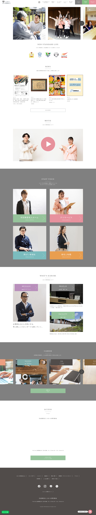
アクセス (78, 2)
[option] (30, 23)
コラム (54, 102)
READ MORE (48, 110)
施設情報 (20, 103)
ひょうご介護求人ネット (47, 491)
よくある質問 (45, 478)
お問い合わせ (92, 2)
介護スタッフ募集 (16, 103)
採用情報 (85, 2)
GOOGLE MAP (48, 458)
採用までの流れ (55, 478)
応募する (48, 391)
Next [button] (81, 23)
